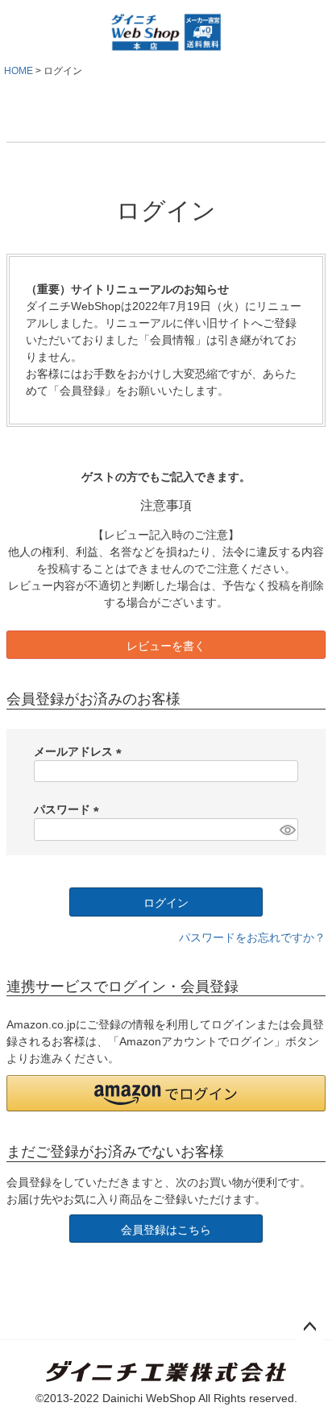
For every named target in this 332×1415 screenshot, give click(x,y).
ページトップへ (309, 1327)
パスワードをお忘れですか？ (252, 937)
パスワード (69, 809)
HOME (18, 71)
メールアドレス (80, 751)
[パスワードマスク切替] (286, 829)
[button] (166, 1093)
